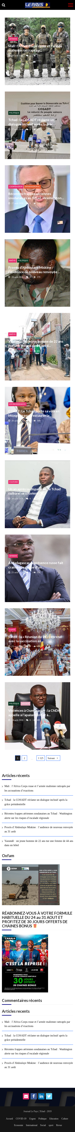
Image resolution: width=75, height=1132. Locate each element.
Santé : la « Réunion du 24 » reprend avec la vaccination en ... (35, 639)
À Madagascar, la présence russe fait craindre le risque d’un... (35, 565)
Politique (14, 113)
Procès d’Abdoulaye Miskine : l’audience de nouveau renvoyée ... (34, 269)
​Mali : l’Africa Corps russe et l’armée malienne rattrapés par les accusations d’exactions (37, 788)
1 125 (40, 758)
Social (43, 1125)
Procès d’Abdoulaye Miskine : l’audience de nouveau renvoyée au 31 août (38, 829)
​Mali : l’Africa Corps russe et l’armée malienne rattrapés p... (35, 48)
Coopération (15, 187)
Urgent (32, 1118)
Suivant (51, 758)
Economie (18, 1125)
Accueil (9, 1118)
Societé (25, 703)
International (32, 187)
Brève (12, 260)
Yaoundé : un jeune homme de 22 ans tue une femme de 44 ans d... (35, 343)
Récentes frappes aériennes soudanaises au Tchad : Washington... (36, 196)
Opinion (13, 39)
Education (53, 1118)
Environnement (17, 404)
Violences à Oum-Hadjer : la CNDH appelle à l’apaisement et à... (34, 712)
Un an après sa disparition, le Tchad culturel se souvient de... (34, 491)
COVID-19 (21, 1118)
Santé (12, 630)
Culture (13, 482)
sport (51, 1125)
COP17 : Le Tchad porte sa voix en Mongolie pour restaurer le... (33, 413)
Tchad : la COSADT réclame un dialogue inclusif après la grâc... (31, 122)
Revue (59, 1125)
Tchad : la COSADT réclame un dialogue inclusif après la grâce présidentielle (35, 802)
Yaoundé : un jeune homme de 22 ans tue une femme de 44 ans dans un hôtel (38, 843)
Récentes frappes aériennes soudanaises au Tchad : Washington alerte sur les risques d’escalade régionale (38, 815)
